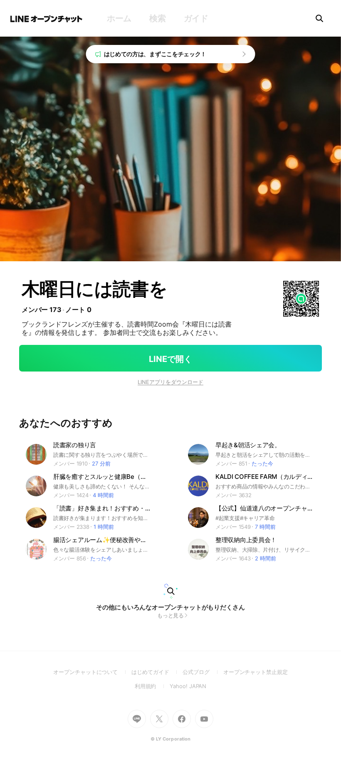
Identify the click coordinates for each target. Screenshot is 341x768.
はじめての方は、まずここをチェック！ (155, 53)
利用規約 (152, 686)
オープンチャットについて (92, 672)
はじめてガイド (157, 672)
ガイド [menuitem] (196, 18)
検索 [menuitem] (157, 18)
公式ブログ (203, 672)
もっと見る (170, 615)
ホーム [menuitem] (119, 18)
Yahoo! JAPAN (188, 686)
